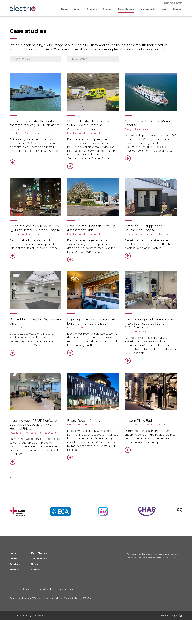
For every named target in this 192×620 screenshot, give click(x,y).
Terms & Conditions (19, 589)
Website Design (169, 615)
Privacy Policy (41, 589)
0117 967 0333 (173, 3)
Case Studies (126, 9)
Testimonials (147, 9)
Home (64, 9)
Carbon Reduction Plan (64, 589)
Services (92, 9)
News (164, 9)
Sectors (107, 9)
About (77, 9)
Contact (177, 9)
